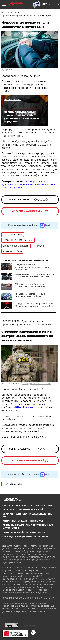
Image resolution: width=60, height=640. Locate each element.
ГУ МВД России (10, 70)
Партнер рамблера (29, 625)
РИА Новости (24, 407)
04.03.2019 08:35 (10, 12)
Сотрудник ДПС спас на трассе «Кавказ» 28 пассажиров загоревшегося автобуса (34, 304)
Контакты (36, 521)
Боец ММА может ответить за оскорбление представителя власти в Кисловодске (33, 267)
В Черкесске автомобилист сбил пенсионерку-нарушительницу (30, 285)
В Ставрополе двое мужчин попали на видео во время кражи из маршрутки (28, 184)
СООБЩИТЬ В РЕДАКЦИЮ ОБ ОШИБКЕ (25, 536)
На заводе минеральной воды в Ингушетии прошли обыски (30, 295)
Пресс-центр (44, 505)
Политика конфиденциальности (24, 532)
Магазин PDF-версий (30, 509)
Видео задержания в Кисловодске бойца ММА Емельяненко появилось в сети (34, 275)
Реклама (8, 509)
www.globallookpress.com (36, 383)
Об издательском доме (18, 505)
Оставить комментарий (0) (30, 211)
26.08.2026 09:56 (10, 321)
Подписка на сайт (14, 521)
